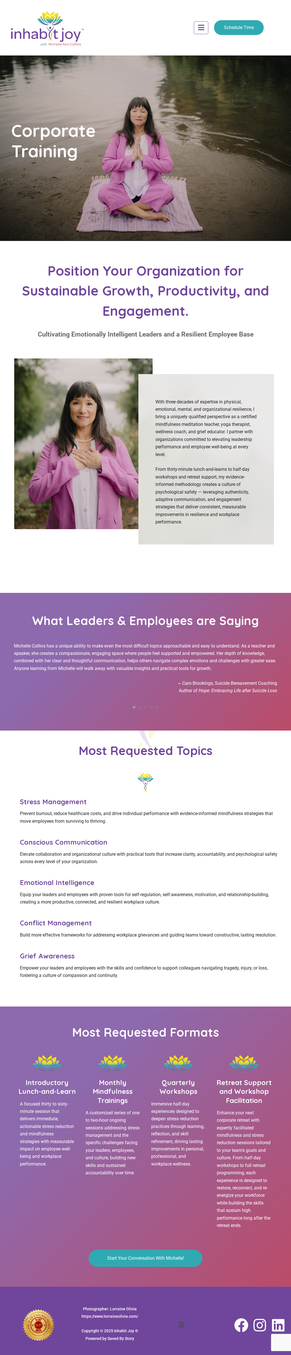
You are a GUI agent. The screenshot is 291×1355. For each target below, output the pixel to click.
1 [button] (134, 707)
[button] (201, 27)
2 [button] (139, 707)
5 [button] (156, 707)
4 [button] (151, 707)
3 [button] (145, 707)
